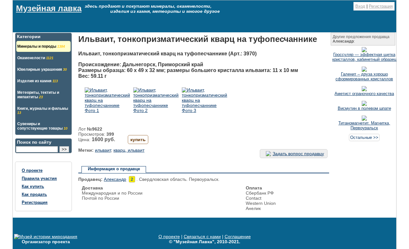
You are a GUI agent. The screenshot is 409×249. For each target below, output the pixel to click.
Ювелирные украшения (42, 69)
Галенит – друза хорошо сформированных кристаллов (364, 76)
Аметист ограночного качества (364, 93)
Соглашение (238, 236)
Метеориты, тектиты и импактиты (38, 94)
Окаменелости (35, 58)
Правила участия (39, 178)
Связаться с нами (202, 236)
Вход (360, 6)
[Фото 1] (107, 110)
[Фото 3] (204, 110)
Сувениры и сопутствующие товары (42, 126)
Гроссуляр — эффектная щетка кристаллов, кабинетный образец (364, 57)
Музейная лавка (48, 8)
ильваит (103, 150)
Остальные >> (364, 137)
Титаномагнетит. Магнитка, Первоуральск (364, 125)
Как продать (34, 194)
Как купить (33, 186)
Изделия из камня (37, 81)
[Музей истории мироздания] (45, 236)
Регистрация (381, 6)
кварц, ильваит (128, 150)
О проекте (32, 170)
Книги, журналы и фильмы (42, 110)
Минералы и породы (41, 46)
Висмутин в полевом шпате (364, 108)
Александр (115, 179)
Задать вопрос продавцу (298, 153)
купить (138, 139)
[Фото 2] (156, 110)
